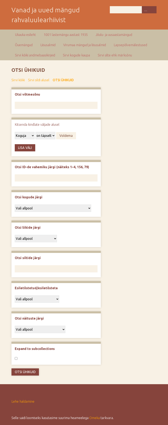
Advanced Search (145, 9)
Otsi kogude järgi (28, 197)
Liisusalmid (48, 45)
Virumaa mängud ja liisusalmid (84, 45)
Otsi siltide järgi (28, 258)
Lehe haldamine (22, 401)
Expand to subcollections (35, 349)
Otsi (153, 9)
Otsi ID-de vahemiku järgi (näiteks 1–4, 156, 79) (52, 167)
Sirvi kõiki (18, 80)
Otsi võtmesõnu (27, 94)
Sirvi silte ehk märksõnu (115, 55)
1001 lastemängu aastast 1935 (66, 35)
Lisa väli (25, 148)
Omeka (94, 418)
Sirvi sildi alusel (38, 80)
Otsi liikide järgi (28, 227)
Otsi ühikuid (63, 80)
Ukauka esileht (25, 35)
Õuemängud (24, 45)
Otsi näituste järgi (29, 318)
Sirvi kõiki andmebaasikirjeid (35, 55)
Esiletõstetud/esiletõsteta (36, 288)
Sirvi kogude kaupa (76, 55)
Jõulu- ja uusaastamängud (114, 35)
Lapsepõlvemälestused (130, 45)
